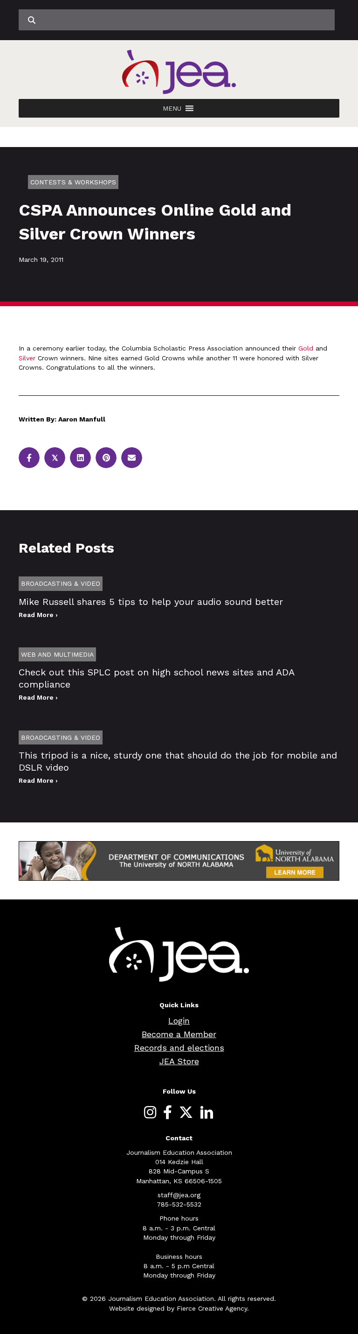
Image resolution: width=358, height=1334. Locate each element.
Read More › (38, 614)
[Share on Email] (131, 457)
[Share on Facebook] (29, 457)
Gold (305, 348)
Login (179, 1020)
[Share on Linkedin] (80, 457)
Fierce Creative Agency (212, 1308)
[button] (172, 108)
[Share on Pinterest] (106, 457)
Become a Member (179, 1034)
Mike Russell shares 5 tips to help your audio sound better (151, 601)
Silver (27, 358)
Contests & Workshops (73, 182)
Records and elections (179, 1048)
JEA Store (179, 1061)
